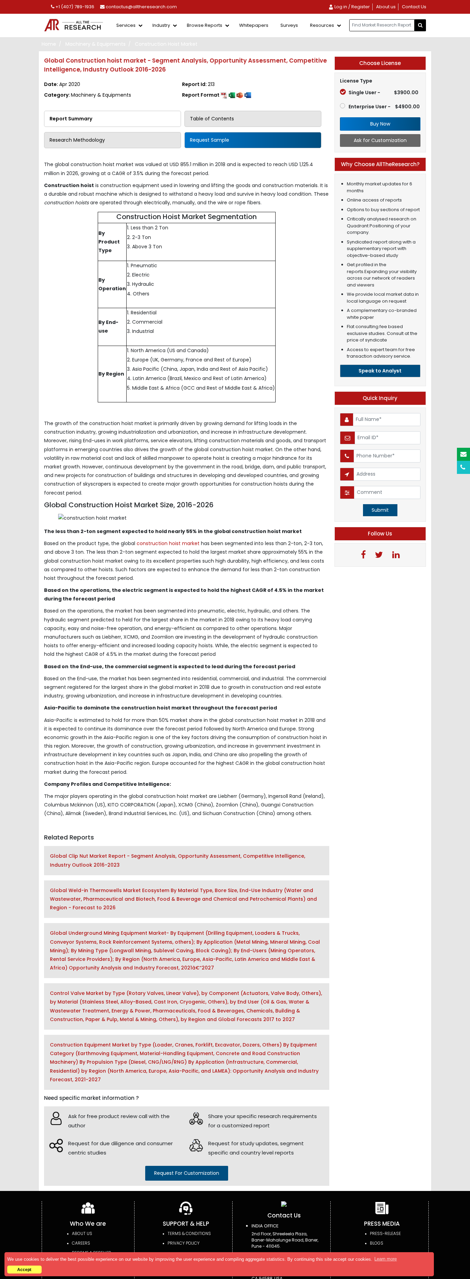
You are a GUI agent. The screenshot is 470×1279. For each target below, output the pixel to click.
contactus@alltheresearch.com (141, 6)
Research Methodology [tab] (77, 140)
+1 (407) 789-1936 (74, 6)
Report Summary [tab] (71, 118)
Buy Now (380, 123)
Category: (87, 94)
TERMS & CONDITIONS (189, 1233)
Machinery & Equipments (95, 44)
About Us (82, 1233)
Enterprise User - (384, 106)
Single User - (383, 92)
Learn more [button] (385, 1258)
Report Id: (198, 84)
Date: (62, 84)
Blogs (376, 1243)
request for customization (186, 1173)
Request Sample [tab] (209, 140)
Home (49, 44)
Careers (81, 1243)
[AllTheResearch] (75, 25)
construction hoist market (169, 543)
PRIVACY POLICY (184, 1243)
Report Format (201, 94)
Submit (380, 510)
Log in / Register (351, 6)
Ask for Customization (380, 140)
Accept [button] (24, 1269)
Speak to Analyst (380, 370)
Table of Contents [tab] (212, 118)
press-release (385, 1233)
